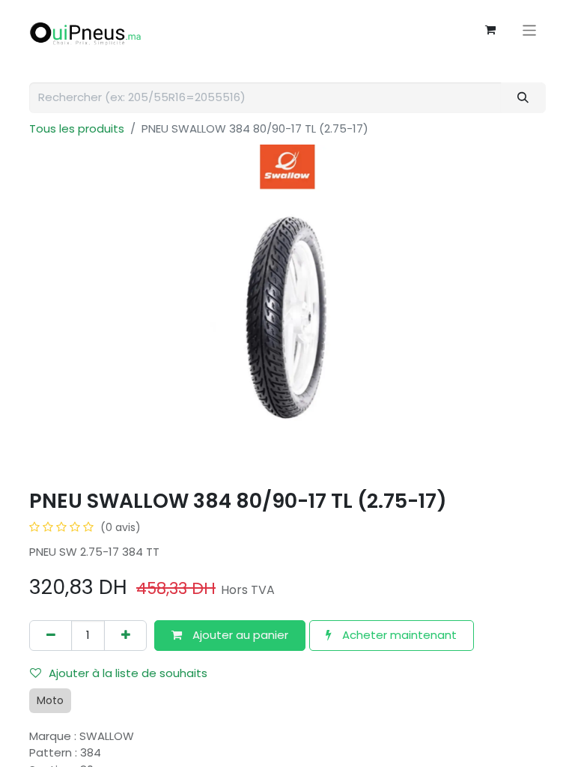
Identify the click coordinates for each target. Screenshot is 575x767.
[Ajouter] (125, 635)
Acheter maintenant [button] (398, 635)
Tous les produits (76, 128)
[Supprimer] (50, 635)
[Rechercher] (523, 97)
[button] (229, 635)
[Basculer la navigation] (530, 29)
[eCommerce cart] (490, 30)
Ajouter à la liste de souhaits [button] (128, 673)
